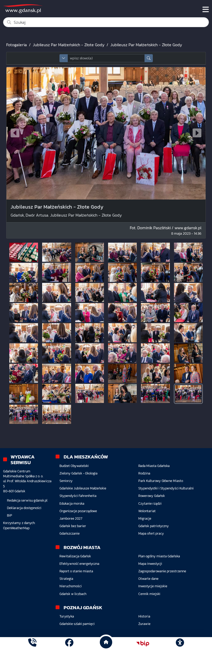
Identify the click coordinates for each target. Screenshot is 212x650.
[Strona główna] (32, 643)
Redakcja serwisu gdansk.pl (27, 500)
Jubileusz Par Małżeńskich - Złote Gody (68, 45)
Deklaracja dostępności (24, 507)
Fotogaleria (16, 45)
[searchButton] (149, 58)
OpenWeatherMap (16, 528)
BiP (9, 515)
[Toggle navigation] (205, 9)
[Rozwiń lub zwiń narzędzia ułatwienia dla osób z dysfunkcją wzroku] (179, 643)
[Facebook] (69, 643)
